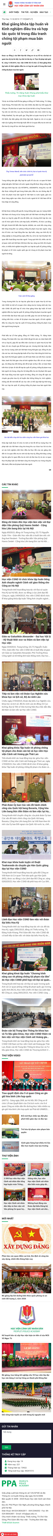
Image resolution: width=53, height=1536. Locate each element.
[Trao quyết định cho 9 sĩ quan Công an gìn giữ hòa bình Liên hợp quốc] (26, 1076)
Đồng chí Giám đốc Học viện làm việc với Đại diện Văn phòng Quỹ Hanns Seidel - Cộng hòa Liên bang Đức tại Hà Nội (26, 525)
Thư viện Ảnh (10, 1155)
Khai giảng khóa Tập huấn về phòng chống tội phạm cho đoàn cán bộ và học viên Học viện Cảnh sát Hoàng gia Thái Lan (25, 751)
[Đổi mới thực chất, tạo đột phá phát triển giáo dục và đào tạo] (10, 1119)
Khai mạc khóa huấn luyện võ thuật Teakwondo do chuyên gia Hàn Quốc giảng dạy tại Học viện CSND (25, 865)
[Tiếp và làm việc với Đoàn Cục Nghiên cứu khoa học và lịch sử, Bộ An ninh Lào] (26, 676)
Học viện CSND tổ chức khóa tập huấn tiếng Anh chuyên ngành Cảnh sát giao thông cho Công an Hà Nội (26, 582)
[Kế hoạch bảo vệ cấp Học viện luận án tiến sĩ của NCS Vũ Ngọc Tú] (26, 1318)
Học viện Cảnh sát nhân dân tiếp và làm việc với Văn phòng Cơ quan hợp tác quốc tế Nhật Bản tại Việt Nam (14, 1209)
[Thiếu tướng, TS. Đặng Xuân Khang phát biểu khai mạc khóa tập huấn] (26, 81)
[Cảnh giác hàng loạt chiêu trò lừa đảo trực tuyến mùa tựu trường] (10, 1146)
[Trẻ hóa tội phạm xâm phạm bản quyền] (10, 1133)
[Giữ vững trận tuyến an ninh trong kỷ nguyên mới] (26, 1397)
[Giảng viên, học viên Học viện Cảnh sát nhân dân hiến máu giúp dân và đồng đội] (38, 1169)
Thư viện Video (11, 1055)
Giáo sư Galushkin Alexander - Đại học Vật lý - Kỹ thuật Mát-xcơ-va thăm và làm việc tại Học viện (26, 639)
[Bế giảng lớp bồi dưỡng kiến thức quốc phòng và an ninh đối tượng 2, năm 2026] (26, 1278)
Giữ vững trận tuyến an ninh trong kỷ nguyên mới (23, 1415)
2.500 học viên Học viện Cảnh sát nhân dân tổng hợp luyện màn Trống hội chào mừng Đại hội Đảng (14, 1184)
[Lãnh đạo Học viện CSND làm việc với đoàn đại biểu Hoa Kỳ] (26, 902)
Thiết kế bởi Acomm (10, 1522)
